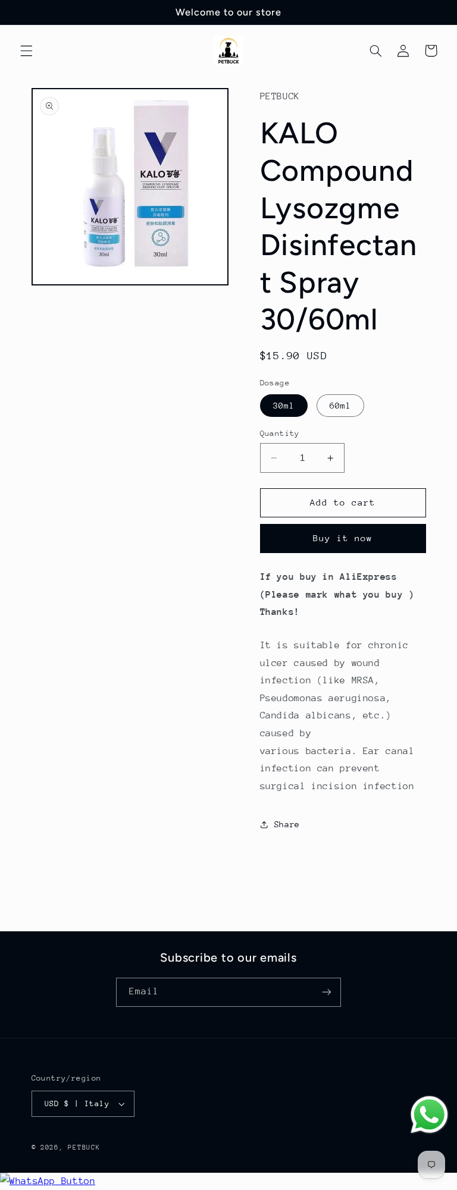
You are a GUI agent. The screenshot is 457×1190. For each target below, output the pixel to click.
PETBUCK (84, 1147)
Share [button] (287, 824)
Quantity (280, 433)
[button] (26, 50)
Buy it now (343, 538)
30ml (284, 405)
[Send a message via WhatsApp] (429, 1114)
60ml (340, 405)
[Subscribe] (326, 992)
